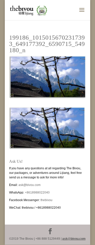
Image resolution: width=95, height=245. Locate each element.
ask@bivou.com (29, 185)
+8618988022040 (37, 192)
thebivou (46, 200)
